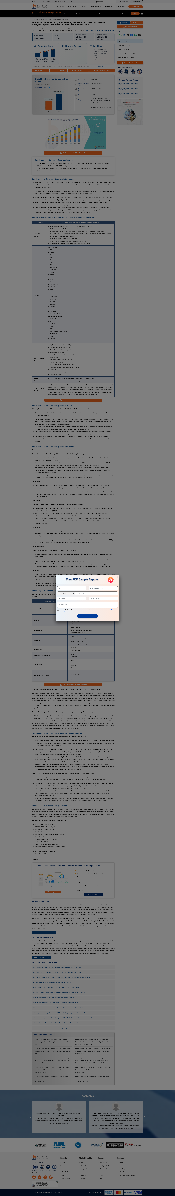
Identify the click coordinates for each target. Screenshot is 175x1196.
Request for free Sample (87, 616)
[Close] (117, 577)
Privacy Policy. (105, 610)
